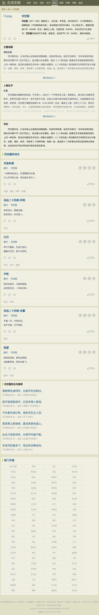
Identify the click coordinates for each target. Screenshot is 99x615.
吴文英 (13, 493)
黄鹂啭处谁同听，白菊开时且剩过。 (23, 391)
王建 (33, 536)
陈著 (13, 483)
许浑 (74, 520)
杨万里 (74, 472)
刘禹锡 (13, 515)
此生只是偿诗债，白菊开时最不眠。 (23, 434)
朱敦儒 (54, 493)
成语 (81, 3)
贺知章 (54, 580)
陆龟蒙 (13, 510)
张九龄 (33, 574)
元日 (6, 237)
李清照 (74, 499)
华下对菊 (27, 417)
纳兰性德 (13, 466)
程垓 (33, 499)
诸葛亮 (54, 590)
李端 (54, 569)
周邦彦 (13, 499)
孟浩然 (13, 547)
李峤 (13, 563)
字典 (68, 3)
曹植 (33, 590)
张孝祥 (54, 483)
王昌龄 (33, 563)
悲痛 (23, 191)
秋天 (6, 302)
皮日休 (13, 553)
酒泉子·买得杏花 (31, 406)
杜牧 (13, 526)
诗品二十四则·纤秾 (14, 200)
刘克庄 (13, 477)
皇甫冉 (74, 553)
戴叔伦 (33, 547)
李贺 (54, 574)
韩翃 (74, 574)
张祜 (33, 553)
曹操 (13, 590)
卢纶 (74, 558)
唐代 (6, 168)
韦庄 (54, 553)
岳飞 (54, 504)
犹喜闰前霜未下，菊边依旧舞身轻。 (23, 445)
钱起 (54, 536)
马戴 (13, 580)
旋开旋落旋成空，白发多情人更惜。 (23, 401)
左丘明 (54, 585)
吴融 (54, 558)
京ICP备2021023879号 (61, 609)
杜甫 (13, 520)
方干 (74, 542)
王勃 (33, 580)
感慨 (12, 191)
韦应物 (33, 510)
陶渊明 (13, 585)
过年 (12, 265)
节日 (6, 265)
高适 (13, 569)
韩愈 (13, 536)
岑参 (74, 536)
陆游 (33, 477)
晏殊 (74, 488)
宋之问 (74, 563)
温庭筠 (33, 531)
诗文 (35, 3)
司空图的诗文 (12, 154)
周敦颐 (13, 504)
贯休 (74, 526)
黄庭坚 (33, 472)
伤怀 (17, 191)
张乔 (13, 558)
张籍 (33, 520)
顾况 (54, 563)
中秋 (6, 274)
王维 (74, 531)
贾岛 (13, 531)
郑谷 (33, 542)
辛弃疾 (33, 483)
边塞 (6, 191)
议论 (6, 228)
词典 (74, 3)
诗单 (42, 3)
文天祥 (33, 504)
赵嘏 (74, 569)
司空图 (16, 9)
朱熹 (74, 477)
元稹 (74, 510)
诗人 (55, 3)
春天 (6, 376)
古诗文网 (13, 3)
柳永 (74, 493)
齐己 (33, 515)
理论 (6, 339)
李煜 (74, 504)
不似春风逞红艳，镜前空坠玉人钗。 (23, 412)
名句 (48, 3)
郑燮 (33, 466)
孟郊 (54, 531)
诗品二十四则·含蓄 (14, 310)
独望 (6, 347)
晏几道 (33, 493)
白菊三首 (27, 450)
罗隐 (13, 542)
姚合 (54, 520)
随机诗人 (14, 39)
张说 (33, 558)
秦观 (74, 483)
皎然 (33, 526)
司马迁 (74, 585)
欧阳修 (54, 477)
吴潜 (13, 488)
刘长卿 (54, 526)
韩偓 (74, 547)
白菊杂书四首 (29, 395)
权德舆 (54, 547)
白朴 (54, 466)
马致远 (74, 466)
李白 (54, 515)
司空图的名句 (8, 395)
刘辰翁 (33, 488)
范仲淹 (54, 488)
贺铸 (54, 499)
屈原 (33, 585)
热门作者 (9, 460)
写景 (12, 376)
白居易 (74, 515)
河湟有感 (9, 163)
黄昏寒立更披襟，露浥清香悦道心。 (23, 423)
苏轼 (54, 472)
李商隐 (54, 510)
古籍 (61, 3)
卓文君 (74, 590)
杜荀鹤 (54, 542)
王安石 (13, 472)
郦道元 (74, 580)
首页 (29, 3)
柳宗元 (13, 574)
